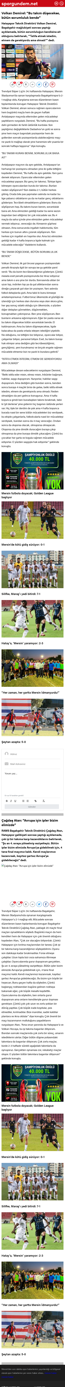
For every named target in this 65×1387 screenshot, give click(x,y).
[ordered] (23, 801)
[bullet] (27, 801)
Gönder (32, 806)
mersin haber (51, 1372)
